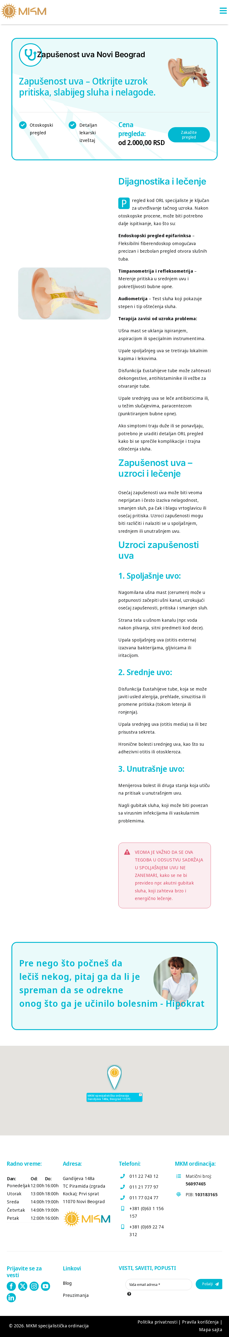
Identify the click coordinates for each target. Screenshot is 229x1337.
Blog (67, 1283)
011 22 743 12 (143, 1176)
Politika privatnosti (157, 1322)
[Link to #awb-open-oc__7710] (223, 11)
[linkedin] (11, 1297)
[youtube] (45, 1286)
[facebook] (11, 1286)
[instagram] (34, 1286)
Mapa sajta (210, 1329)
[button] (114, 1077)
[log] (23, 4)
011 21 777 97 (143, 1187)
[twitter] (22, 1286)
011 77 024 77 (143, 1198)
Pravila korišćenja (200, 1322)
